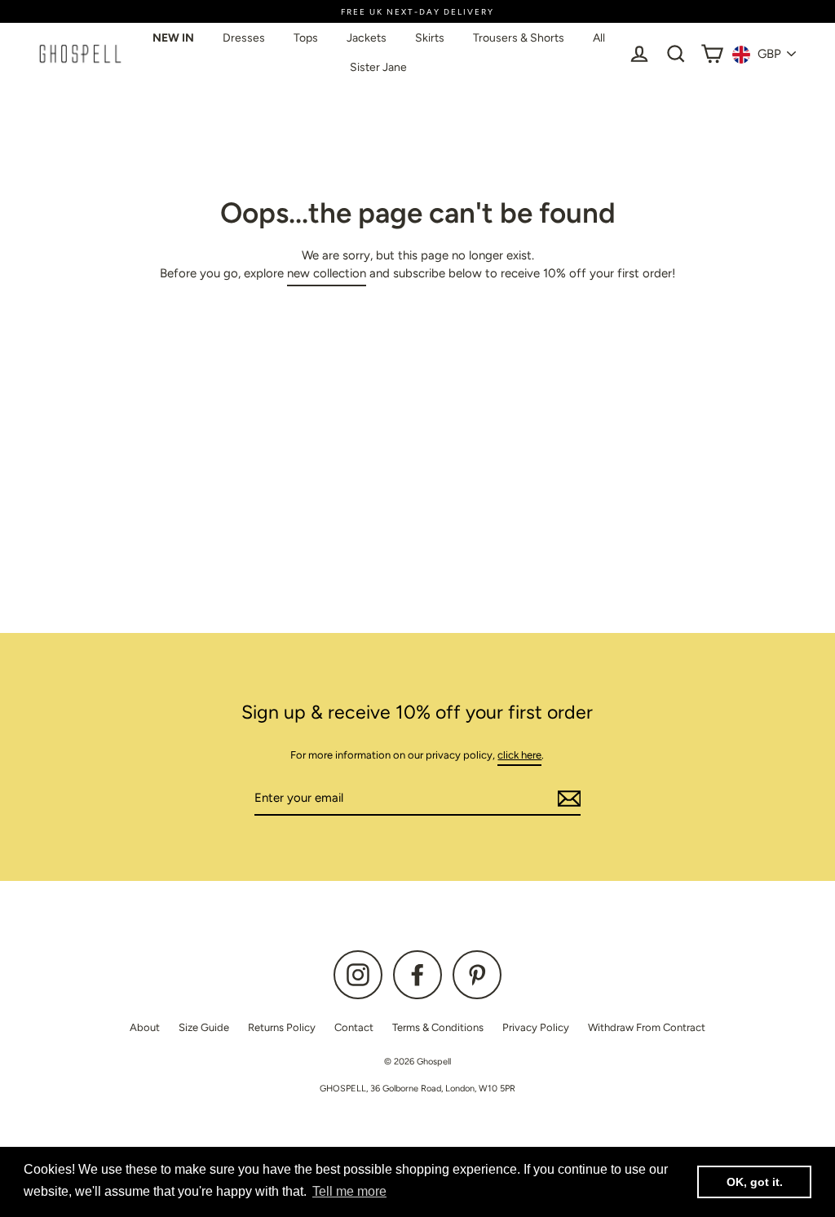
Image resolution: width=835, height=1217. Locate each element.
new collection (326, 273)
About (145, 1027)
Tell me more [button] (349, 1191)
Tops (306, 38)
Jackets (367, 38)
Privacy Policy (535, 1027)
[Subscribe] (567, 799)
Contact (353, 1027)
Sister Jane (378, 67)
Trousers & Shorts (518, 38)
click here (519, 755)
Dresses (244, 38)
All (599, 38)
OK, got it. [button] (755, 1181)
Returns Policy (282, 1027)
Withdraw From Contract (646, 1027)
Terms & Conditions (438, 1027)
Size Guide (204, 1027)
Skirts (429, 38)
